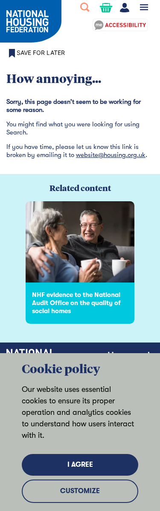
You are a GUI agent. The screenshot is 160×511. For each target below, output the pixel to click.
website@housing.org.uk (110, 155)
